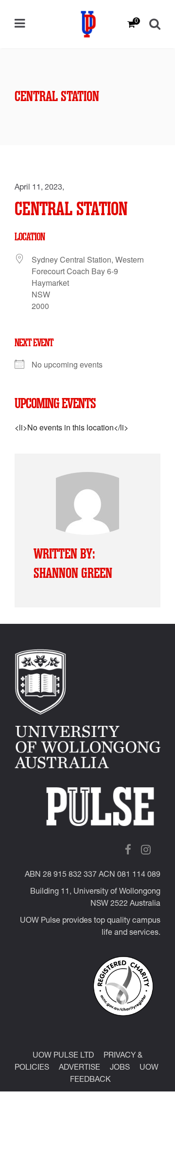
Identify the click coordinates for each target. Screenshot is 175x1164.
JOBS (120, 1068)
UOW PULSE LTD (63, 1056)
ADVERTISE (79, 1068)
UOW (149, 1068)
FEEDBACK (90, 1080)
